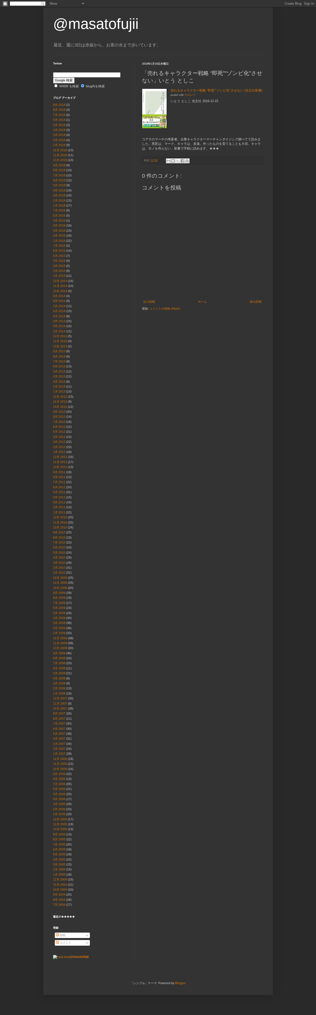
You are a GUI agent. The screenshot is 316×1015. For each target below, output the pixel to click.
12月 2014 (60, 281)
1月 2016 (59, 241)
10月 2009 (60, 588)
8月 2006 (59, 779)
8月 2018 (59, 170)
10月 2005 (60, 829)
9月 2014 (59, 296)
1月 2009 (59, 633)
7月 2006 (59, 784)
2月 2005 (59, 869)
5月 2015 (59, 256)
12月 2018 (60, 150)
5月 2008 (59, 673)
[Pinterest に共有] (187, 160)
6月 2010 (59, 547)
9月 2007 (59, 713)
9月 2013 (59, 351)
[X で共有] (177, 160)
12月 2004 (60, 879)
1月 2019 (59, 145)
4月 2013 (59, 376)
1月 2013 (59, 391)
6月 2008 (59, 668)
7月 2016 (59, 210)
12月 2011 (60, 457)
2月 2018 (59, 200)
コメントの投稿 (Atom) (164, 308)
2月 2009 (59, 628)
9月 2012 (59, 412)
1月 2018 (59, 205)
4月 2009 (59, 618)
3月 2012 (59, 442)
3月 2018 (59, 195)
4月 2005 (59, 859)
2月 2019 (59, 140)
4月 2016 (59, 225)
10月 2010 (60, 527)
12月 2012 (60, 396)
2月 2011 (59, 507)
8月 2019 (59, 110)
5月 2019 (59, 125)
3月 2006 (59, 804)
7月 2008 (59, 663)
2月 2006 (59, 809)
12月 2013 (60, 336)
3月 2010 (59, 562)
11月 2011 (60, 462)
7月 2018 (59, 175)
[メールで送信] (168, 160)
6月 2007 (59, 729)
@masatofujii (95, 24)
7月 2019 (59, 115)
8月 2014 (59, 301)
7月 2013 (59, 361)
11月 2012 (60, 401)
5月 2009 (59, 613)
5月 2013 (59, 371)
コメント (65, 942)
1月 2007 (59, 753)
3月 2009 (59, 623)
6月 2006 (59, 789)
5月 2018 (59, 185)
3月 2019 (59, 135)
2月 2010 (59, 567)
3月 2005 (59, 864)
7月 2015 (59, 245)
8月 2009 (59, 598)
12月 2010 (60, 517)
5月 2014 (59, 316)
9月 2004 (59, 894)
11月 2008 (60, 643)
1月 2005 (59, 874)
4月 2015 (59, 261)
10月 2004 (60, 889)
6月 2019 (59, 120)
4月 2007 (59, 738)
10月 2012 (60, 407)
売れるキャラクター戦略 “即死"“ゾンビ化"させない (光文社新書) (216, 90)
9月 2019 (59, 105)
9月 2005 (59, 834)
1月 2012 (59, 452)
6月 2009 (59, 608)
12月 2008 (60, 638)
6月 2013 (59, 366)
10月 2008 (60, 648)
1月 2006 (59, 814)
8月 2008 (59, 658)
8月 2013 (59, 356)
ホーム (202, 301)
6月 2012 (59, 427)
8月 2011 (59, 477)
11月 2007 (60, 703)
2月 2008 (59, 688)
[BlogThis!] (173, 160)
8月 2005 (59, 839)
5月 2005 (59, 854)
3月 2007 (59, 744)
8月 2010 (59, 537)
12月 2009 (60, 578)
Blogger (180, 983)
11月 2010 (60, 522)
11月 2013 (60, 341)
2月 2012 (59, 447)
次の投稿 (149, 301)
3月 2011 (59, 502)
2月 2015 (59, 271)
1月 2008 (59, 693)
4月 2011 (59, 497)
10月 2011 (60, 467)
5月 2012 (59, 431)
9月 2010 (59, 532)
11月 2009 (60, 582)
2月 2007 (59, 749)
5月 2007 (59, 733)
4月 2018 (59, 190)
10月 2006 (60, 769)
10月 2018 (60, 160)
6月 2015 (59, 250)
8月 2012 (59, 416)
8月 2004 (59, 900)
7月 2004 (59, 904)
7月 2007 (59, 723)
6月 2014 (59, 311)
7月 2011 (59, 482)
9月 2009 (59, 593)
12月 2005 (60, 819)
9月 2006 (59, 774)
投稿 (62, 935)
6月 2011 (59, 487)
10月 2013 (60, 346)
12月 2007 (60, 698)
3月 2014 (59, 326)
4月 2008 (59, 678)
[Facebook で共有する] (182, 160)
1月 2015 (59, 276)
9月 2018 (59, 165)
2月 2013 (59, 386)
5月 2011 (59, 492)
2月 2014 (59, 331)
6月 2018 (59, 180)
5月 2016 (59, 220)
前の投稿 (256, 301)
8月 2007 (59, 718)
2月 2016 (59, 235)
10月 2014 (60, 291)
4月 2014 (59, 321)
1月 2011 (59, 512)
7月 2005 (59, 844)
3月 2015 (59, 266)
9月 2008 (59, 653)
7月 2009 (59, 603)
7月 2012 (59, 422)
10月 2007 (60, 708)
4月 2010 (59, 557)
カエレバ (189, 95)
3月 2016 (59, 230)
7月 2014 (59, 306)
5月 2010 (59, 552)
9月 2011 (59, 472)
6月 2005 (59, 849)
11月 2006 (60, 764)
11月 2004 (60, 884)
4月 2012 (59, 437)
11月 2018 (60, 155)
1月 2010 (59, 572)
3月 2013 (59, 381)
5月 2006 (59, 794)
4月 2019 (59, 130)
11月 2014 (60, 286)
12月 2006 (60, 759)
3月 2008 (59, 683)
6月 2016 (59, 215)
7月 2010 (59, 542)
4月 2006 (59, 799)
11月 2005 (60, 824)
